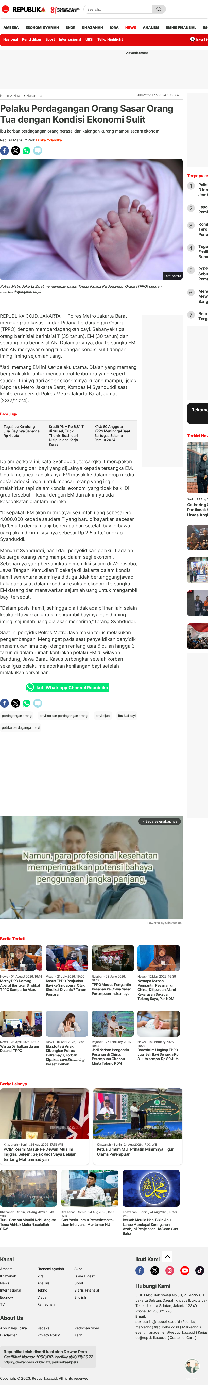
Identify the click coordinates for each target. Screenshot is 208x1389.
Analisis (43, 1283)
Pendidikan (31, 39)
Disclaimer (8, 1335)
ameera (11, 27)
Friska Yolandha (49, 140)
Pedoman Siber (86, 1328)
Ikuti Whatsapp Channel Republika (71, 687)
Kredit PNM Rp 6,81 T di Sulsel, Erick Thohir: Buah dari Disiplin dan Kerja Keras (66, 435)
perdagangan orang (16, 716)
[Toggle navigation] (5, 9)
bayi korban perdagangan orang (64, 716)
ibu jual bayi (126, 716)
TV (2, 1304)
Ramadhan (46, 1304)
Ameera (6, 1269)
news (130, 27)
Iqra (40, 1276)
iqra (114, 27)
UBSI (89, 39)
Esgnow (6, 1297)
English (80, 1297)
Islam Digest (84, 1276)
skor (70, 27)
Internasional (70, 39)
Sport (50, 39)
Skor (78, 1269)
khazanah (92, 27)
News (17, 96)
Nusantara (34, 96)
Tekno (42, 1290)
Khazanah (8, 1276)
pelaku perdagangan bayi (21, 727)
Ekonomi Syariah (42, 27)
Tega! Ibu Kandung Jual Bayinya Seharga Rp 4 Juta (22, 431)
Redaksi (43, 1328)
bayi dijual (103, 716)
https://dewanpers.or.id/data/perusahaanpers (41, 1362)
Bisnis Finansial (181, 27)
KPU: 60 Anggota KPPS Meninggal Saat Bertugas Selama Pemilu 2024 (112, 433)
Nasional (10, 39)
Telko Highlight (110, 39)
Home (4, 96)
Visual (42, 1297)
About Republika (13, 1328)
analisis (151, 27)
